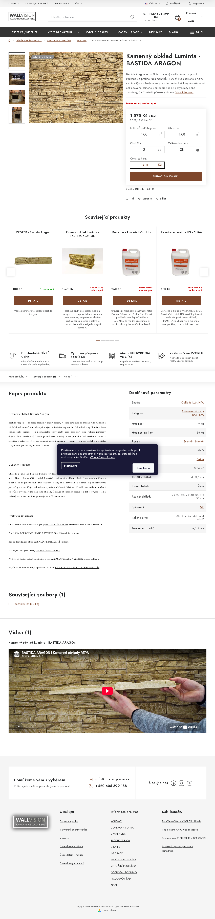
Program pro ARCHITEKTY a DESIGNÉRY (184, 838)
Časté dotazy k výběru (71, 846)
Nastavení (70, 465)
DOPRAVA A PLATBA (37, 3)
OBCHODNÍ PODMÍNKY (124, 872)
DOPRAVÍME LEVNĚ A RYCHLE (36, 533)
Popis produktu (16, 376)
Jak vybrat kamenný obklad (74, 829)
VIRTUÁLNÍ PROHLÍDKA (124, 866)
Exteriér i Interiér (194, 441)
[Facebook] (173, 783)
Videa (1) (69, 376)
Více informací (185, 92)
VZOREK (115, 846)
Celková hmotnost (178, 143)
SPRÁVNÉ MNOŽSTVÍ (48, 542)
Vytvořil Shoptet (109, 910)
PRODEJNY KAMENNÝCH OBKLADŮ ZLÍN (77, 567)
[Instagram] (181, 783)
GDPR (114, 885)
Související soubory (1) (44, 376)
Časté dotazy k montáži (72, 863)
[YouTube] (189, 783)
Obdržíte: (174, 128)
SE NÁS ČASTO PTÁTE (48, 550)
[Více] (196, 32)
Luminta (43, 474)
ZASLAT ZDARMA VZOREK (68, 559)
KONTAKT (14, 3)
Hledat (132, 17)
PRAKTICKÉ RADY (120, 840)
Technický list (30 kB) (26, 604)
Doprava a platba (69, 821)
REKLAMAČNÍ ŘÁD (121, 878)
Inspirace (64, 838)
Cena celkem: (138, 159)
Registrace (198, 3)
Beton (200, 459)
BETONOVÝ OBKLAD (56, 524)
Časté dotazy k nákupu (71, 855)
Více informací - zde (102, 457)
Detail (33, 300)
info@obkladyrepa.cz (112, 779)
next (204, 272)
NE (202, 507)
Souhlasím (143, 468)
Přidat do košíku (166, 176)
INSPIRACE (117, 853)
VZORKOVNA (61, 3)
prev (11, 272)
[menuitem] (26, 32)
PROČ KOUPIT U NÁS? (123, 859)
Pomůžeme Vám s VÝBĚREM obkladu (181, 821)
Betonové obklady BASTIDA (193, 413)
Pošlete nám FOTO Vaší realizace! (180, 829)
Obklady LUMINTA (145, 189)
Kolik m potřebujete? (143, 128)
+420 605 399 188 (158, 15)
